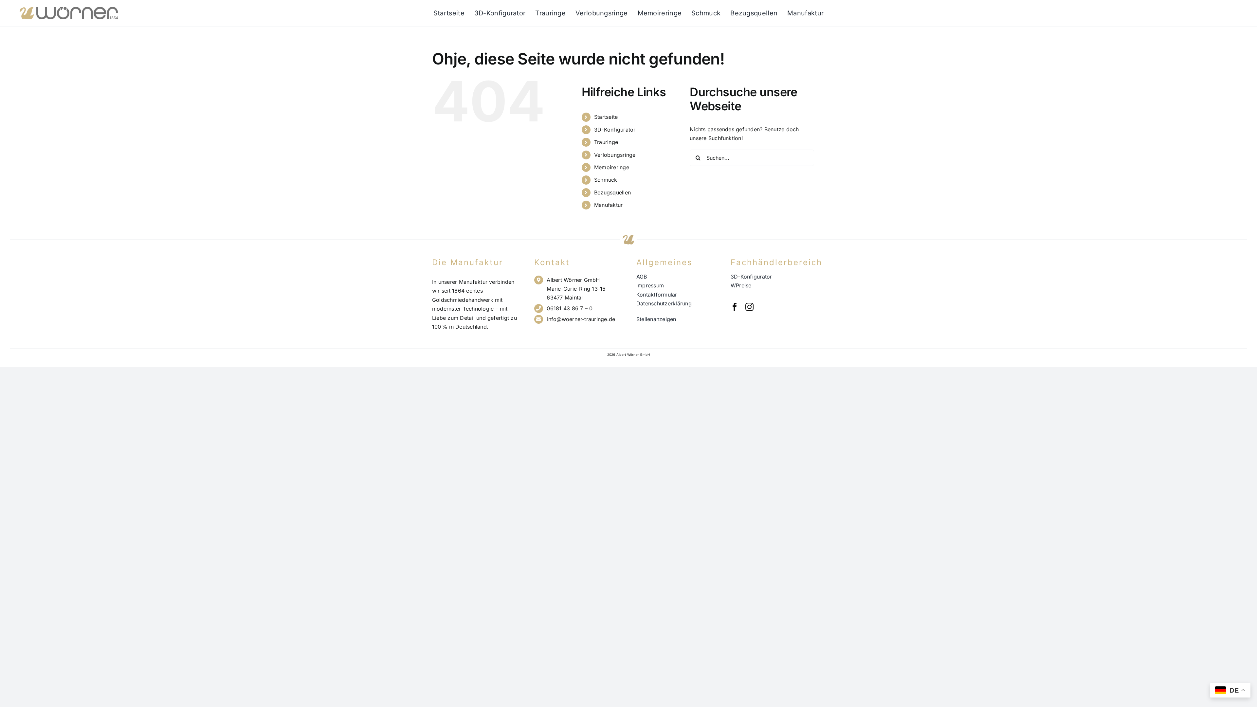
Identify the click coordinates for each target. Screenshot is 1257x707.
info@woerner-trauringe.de (581, 319)
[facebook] (735, 307)
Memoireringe (611, 167)
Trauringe (606, 142)
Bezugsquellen (612, 192)
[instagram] (749, 307)
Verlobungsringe (615, 155)
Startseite (606, 117)
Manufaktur (608, 205)
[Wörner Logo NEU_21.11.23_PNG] (69, 9)
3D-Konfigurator (615, 129)
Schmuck (605, 179)
